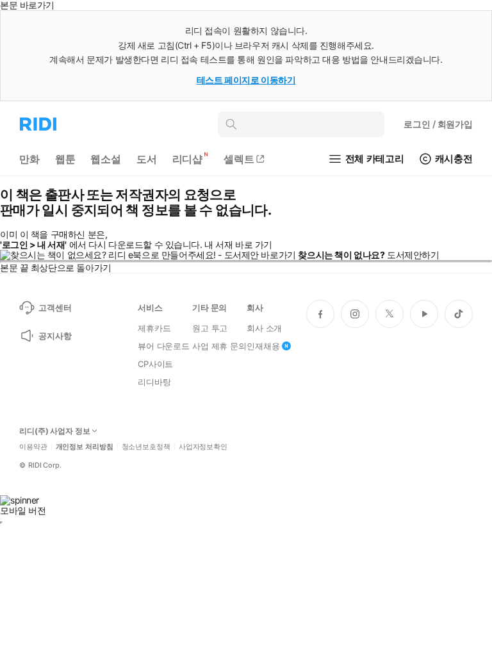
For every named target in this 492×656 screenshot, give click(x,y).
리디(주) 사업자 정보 (54, 431)
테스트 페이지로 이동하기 (246, 79)
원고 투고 (209, 328)
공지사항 (54, 336)
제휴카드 (154, 328)
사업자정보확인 (203, 447)
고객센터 (54, 307)
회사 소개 (264, 328)
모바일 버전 (22, 510)
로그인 (438, 124)
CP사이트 (155, 364)
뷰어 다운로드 (164, 346)
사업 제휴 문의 (219, 346)
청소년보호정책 (146, 447)
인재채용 (263, 346)
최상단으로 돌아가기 (71, 267)
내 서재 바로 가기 (238, 244)
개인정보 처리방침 (84, 447)
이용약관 (33, 447)
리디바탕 (154, 382)
